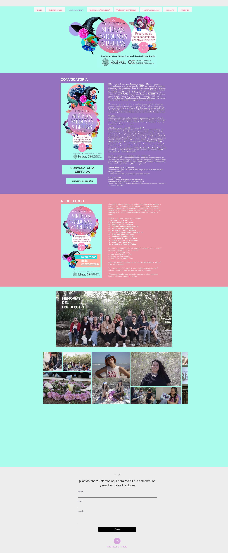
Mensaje (80, 511)
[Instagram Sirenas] (119, 474)
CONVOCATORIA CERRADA (82, 170)
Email (80, 501)
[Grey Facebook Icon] (115, 474)
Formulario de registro (82, 181)
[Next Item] (183, 378)
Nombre (80, 492)
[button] (82, 121)
